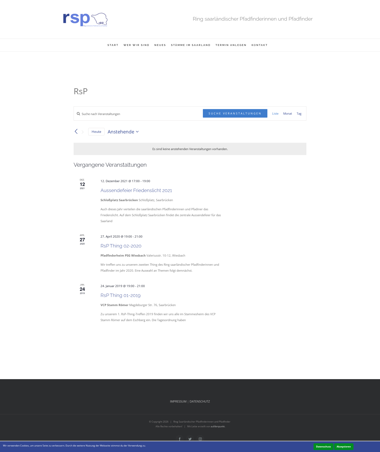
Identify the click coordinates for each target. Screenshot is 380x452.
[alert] (190, 149)
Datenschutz (323, 446)
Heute (96, 131)
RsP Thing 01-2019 (121, 295)
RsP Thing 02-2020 (121, 246)
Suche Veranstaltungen (235, 113)
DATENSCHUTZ (200, 401)
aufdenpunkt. (218, 426)
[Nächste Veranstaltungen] (82, 132)
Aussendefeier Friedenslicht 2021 (136, 190)
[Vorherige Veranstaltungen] (76, 131)
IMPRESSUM (178, 401)
